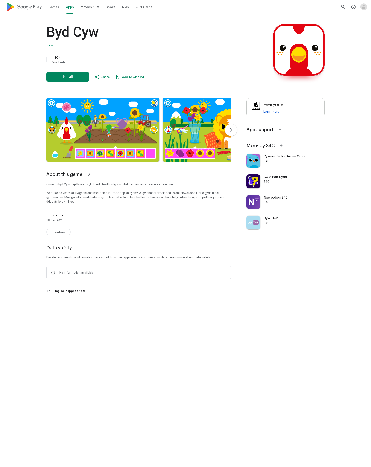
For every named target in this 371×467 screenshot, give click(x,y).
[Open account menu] (364, 7)
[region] (132, 59)
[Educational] (58, 232)
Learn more (271, 111)
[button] (102, 130)
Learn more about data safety (190, 257)
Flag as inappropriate (66, 291)
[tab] (53, 7)
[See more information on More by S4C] (281, 145)
